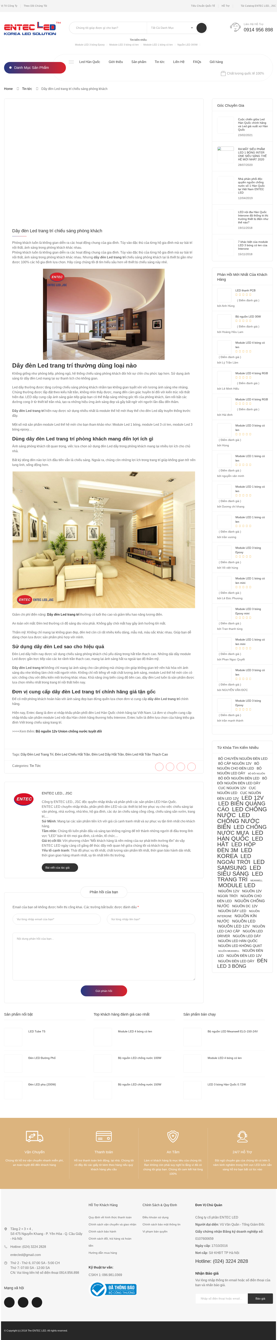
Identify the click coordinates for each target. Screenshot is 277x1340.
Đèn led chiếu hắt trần (72, 754)
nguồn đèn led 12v (244, 956)
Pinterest (37, 1304)
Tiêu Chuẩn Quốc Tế (203, 5)
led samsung (241, 865)
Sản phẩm (138, 62)
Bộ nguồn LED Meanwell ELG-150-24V (233, 1031)
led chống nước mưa (242, 830)
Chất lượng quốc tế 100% (245, 73)
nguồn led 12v (234, 926)
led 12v (253, 798)
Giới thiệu (116, 62)
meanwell (256, 880)
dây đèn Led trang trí (37, 754)
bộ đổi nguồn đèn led (238, 778)
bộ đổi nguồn (256, 773)
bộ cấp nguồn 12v (234, 763)
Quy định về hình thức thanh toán (110, 1217)
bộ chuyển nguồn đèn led (242, 759)
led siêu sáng (239, 871)
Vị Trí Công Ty (9, 5)
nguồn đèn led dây (236, 961)
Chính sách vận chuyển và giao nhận (112, 1224)
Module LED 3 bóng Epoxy (90, 44)
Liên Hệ (179, 62)
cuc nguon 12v (232, 788)
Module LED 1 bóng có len (158, 44)
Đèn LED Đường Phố (42, 1058)
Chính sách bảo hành (102, 1231)
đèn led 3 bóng (242, 963)
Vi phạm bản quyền (155, 1231)
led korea (234, 853)
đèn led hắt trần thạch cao (147, 754)
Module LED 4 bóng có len (135, 1031)
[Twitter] (170, 767)
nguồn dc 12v (245, 906)
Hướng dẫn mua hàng (103, 1252)
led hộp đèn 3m (236, 847)
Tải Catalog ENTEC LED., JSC (258, 5)
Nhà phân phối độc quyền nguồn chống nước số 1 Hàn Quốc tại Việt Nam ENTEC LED (251, 185)
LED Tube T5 (36, 1031)
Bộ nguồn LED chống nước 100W (139, 1058)
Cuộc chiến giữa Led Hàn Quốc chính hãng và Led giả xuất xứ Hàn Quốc (253, 124)
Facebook (9, 1304)
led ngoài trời (234, 859)
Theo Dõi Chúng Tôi (35, 5)
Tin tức (160, 62)
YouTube (23, 1304)
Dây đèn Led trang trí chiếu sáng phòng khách (57, 230)
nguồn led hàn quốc (238, 941)
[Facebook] (159, 767)
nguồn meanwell (228, 951)
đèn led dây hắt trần (108, 754)
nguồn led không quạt (240, 946)
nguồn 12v (228, 891)
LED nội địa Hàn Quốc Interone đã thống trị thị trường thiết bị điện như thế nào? (253, 217)
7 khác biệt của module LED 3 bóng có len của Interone (253, 245)
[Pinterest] (181, 767)
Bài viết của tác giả (57, 867)
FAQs (197, 62)
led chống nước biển (238, 821)
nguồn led (244, 921)
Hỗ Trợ (226, 5)
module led (236, 885)
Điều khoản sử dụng (156, 1217)
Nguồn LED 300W (187, 44)
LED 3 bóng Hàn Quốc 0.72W (227, 1084)
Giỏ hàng (216, 62)
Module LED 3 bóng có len (124, 44)
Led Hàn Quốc (89, 62)
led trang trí (240, 877)
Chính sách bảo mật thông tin (161, 1224)
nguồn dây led (232, 911)
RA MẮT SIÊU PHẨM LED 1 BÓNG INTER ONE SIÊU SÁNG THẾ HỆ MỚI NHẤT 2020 (252, 154)
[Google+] (191, 767)
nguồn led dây (247, 936)
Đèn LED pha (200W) (42, 1084)
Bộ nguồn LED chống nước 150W (139, 1084)
